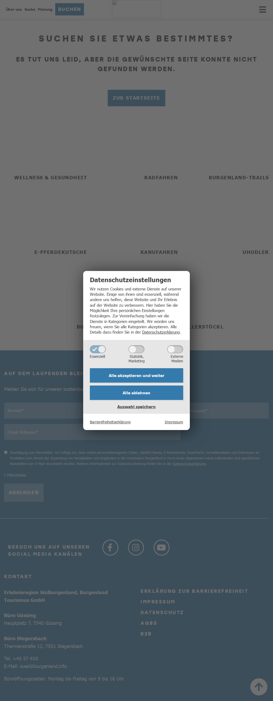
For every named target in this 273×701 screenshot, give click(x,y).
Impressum (174, 421)
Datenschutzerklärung (161, 331)
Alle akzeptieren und (136, 375)
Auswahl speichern (136, 406)
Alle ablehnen (136, 392)
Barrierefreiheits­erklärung (110, 421)
